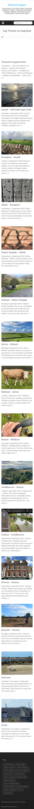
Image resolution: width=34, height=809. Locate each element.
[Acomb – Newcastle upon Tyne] (17, 95)
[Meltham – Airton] (17, 377)
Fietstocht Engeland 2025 (13, 62)
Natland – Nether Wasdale (14, 300)
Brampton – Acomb (10, 157)
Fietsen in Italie (8, 774)
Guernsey (6, 677)
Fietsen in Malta (22, 777)
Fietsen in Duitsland (9, 767)
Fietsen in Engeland (22, 767)
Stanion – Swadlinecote (12, 535)
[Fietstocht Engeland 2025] (17, 47)
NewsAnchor (5, 806)
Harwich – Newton (10, 630)
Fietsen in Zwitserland (10, 790)
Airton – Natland (9, 344)
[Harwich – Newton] (17, 615)
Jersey (4, 725)
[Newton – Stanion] (17, 568)
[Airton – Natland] (17, 331)
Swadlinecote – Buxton (12, 487)
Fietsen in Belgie (20, 764)
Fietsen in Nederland (9, 780)
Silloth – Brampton (10, 205)
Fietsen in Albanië (8, 764)
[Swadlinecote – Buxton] (17, 472)
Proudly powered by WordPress (10, 802)
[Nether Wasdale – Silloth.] (17, 238)
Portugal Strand (8, 793)
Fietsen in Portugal (23, 786)
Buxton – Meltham (10, 439)
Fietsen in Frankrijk (9, 770)
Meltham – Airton (10, 392)
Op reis (20, 790)
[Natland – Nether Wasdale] (17, 285)
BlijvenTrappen (17, 4)
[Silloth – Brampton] (17, 190)
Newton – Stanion (10, 582)
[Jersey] (17, 711)
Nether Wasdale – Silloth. (13, 252)
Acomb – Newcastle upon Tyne (16, 109)
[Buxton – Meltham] (17, 425)
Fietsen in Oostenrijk (9, 786)
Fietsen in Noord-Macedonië (11, 783)
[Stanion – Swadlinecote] (17, 520)
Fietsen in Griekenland (22, 770)
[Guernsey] (17, 663)
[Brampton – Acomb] (17, 143)
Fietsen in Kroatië (19, 774)
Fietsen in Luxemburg (9, 777)
